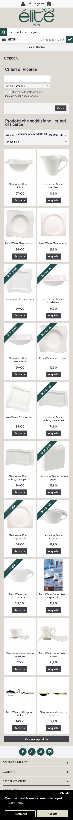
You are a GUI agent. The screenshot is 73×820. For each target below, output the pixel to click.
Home (31, 47)
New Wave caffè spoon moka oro (53, 713)
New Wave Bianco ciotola (19, 186)
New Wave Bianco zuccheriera (53, 537)
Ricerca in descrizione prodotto (21, 96)
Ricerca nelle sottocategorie (27, 92)
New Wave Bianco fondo (19, 243)
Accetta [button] (52, 813)
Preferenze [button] (20, 813)
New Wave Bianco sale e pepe (53, 478)
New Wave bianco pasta (53, 358)
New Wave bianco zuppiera (19, 596)
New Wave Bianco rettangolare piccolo (19, 478)
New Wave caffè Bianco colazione (20, 654)
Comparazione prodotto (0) (31, 134)
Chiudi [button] (64, 793)
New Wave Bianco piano (19, 417)
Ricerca (40, 47)
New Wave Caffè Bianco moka (53, 654)
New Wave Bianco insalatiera (53, 301)
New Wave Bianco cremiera (53, 186)
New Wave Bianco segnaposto (19, 537)
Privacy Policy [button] (14, 802)
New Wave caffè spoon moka (19, 713)
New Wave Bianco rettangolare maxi (53, 419)
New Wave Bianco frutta (53, 243)
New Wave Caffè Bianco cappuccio (53, 596)
